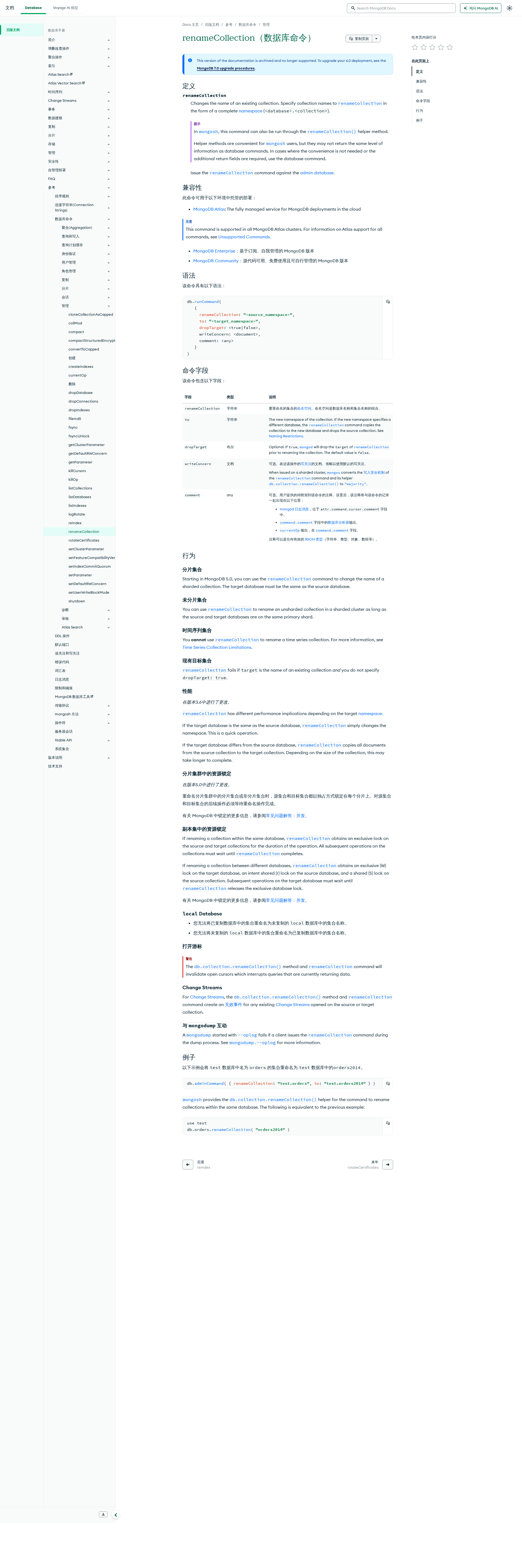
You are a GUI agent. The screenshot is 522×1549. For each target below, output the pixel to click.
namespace (250, 110)
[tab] (33, 7)
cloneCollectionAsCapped (91, 314)
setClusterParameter (86, 549)
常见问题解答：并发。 (287, 815)
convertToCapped (84, 349)
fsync (73, 427)
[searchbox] (401, 8)
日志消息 (62, 679)
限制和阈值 (64, 688)
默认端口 (62, 644)
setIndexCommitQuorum (90, 566)
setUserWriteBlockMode (89, 592)
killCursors (77, 471)
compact (76, 332)
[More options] (376, 38)
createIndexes (81, 366)
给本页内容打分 (424, 37)
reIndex (75, 523)
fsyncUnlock (79, 436)
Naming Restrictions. (286, 436)
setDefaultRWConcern (88, 583)
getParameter (80, 462)
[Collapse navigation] (115, 1514)
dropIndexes (79, 410)
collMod (75, 323)
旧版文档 (212, 24)
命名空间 (304, 408)
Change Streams (207, 997)
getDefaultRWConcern (88, 453)
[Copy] (388, 301)
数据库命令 (247, 24)
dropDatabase (81, 392)
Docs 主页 (190, 24)
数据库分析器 (338, 522)
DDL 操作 (62, 636)
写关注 (306, 463)
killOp (73, 479)
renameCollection (84, 531)
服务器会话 (64, 731)
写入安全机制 (374, 472)
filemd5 (75, 418)
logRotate (77, 514)
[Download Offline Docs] (103, 1514)
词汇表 (60, 670)
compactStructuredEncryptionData (92, 340)
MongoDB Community (216, 260)
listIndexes (77, 505)
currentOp (77, 375)
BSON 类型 (314, 539)
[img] (415, 47)
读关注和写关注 (67, 653)
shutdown (77, 601)
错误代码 (62, 662)
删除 (72, 384)
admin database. (317, 172)
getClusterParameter (87, 444)
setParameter (80, 575)
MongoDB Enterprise (214, 251)
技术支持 (55, 766)
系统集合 (62, 749)
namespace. (370, 713)
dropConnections (83, 401)
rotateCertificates (84, 540)
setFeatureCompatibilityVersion (92, 557)
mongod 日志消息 (294, 509)
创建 (72, 358)
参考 (228, 24)
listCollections (80, 488)
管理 (266, 24)
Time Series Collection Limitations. (217, 647)
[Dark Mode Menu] (509, 8)
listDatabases (80, 497)
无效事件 (233, 1004)
